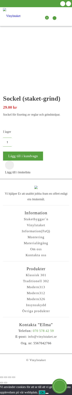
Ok (42, 392)
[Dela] (9, 377)
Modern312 (36, 293)
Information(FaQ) (36, 231)
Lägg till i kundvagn (23, 156)
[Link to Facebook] (62, 3)
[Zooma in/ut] (1, 377)
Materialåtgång (36, 243)
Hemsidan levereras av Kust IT (36, 369)
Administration (36, 365)
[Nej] (47, 393)
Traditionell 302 (36, 281)
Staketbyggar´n (36, 219)
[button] (9, 165)
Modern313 (36, 287)
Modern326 (36, 299)
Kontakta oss (36, 255)
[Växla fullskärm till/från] (5, 377)
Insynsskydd (36, 305)
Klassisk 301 (36, 275)
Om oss (36, 249)
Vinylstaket (36, 225)
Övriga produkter (36, 311)
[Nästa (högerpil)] (5, 382)
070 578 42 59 (43, 330)
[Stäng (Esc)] (13, 377)
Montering (36, 237)
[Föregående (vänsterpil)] (1, 382)
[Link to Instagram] (68, 3)
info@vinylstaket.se (42, 336)
